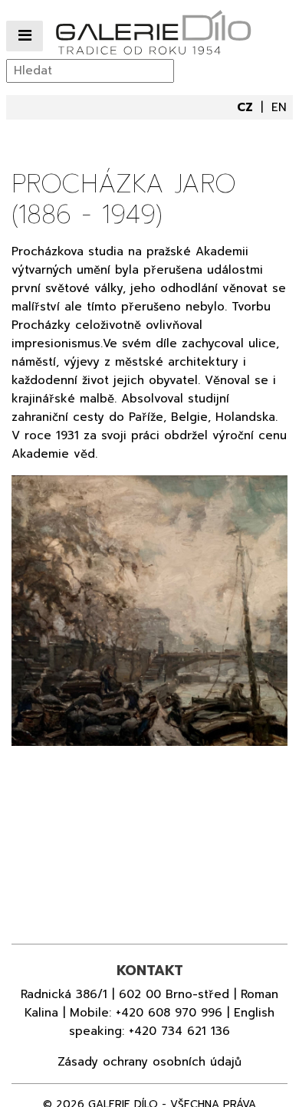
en (279, 107)
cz (247, 107)
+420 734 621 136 (179, 1031)
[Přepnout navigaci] (24, 36)
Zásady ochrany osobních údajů (150, 1061)
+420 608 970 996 (169, 1012)
